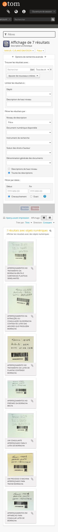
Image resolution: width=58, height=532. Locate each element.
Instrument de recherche (17, 137)
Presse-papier (8, 12)
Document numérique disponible (21, 127)
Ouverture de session (42, 11)
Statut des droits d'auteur (18, 148)
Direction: (37, 222)
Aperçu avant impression (17, 217)
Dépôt (9, 89)
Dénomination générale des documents (24, 158)
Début (9, 186)
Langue (16, 12)
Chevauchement (19, 196)
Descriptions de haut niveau (24, 169)
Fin (30, 186)
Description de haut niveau (18, 99)
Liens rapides (24, 12)
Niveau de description (16, 117)
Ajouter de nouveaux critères (22, 75)
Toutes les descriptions (21, 172)
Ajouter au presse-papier (32, 268)
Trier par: (20, 222)
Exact (36, 196)
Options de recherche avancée (29, 56)
